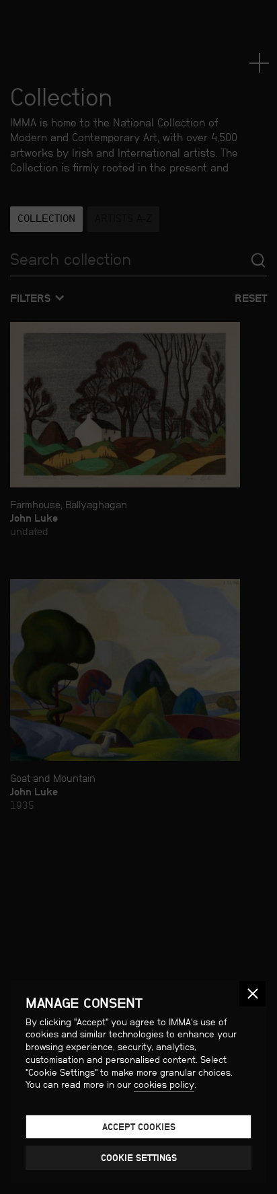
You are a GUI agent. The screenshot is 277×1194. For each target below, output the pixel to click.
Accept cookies (138, 1126)
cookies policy (164, 1084)
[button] (252, 994)
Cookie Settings (139, 1157)
